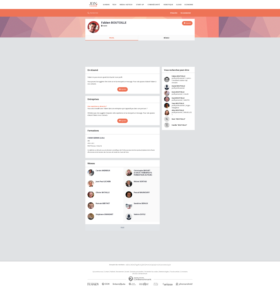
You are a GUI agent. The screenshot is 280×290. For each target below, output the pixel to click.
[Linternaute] (119, 284)
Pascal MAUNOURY (142, 192)
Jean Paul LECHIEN (103, 181)
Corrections (184, 271)
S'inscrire (173, 13)
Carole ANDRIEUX (103, 170)
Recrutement (120, 271)
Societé (127, 271)
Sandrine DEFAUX (141, 203)
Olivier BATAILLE (102, 192)
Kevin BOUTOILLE (178, 92)
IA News (106, 4)
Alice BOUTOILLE (178, 110)
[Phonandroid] (184, 284)
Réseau (166, 38)
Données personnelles (137, 271)
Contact (106, 271)
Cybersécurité (154, 4)
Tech (114, 4)
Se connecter (186, 13)
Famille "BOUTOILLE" (179, 125)
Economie (189, 4)
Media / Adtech (126, 4)
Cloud (179, 4)
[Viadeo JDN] (155, 284)
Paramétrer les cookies (151, 271)
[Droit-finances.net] (132, 284)
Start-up (140, 4)
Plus (122, 227)
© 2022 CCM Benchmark (140, 273)
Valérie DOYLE (139, 214)
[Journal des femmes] (93, 284)
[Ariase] (168, 284)
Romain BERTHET (103, 203)
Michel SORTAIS (140, 181)
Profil (111, 38)
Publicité (112, 271)
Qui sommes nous (98, 271)
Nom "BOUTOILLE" (178, 119)
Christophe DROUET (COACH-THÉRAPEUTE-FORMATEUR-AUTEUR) (143, 172)
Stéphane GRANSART (104, 214)
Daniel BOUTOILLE (178, 86)
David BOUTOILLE (178, 98)
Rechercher (94, 13)
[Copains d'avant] (144, 284)
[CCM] (105, 284)
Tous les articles (174, 271)
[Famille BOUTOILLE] (167, 125)
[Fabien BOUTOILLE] (94, 27)
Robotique (168, 4)
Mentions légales (164, 271)
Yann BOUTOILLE (178, 103)
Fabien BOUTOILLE (178, 76)
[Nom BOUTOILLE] (167, 119)
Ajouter (188, 23)
